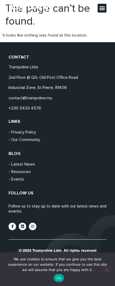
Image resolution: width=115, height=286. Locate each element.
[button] (102, 8)
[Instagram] (32, 226)
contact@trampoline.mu (30, 98)
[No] (106, 269)
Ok (58, 278)
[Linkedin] (22, 226)
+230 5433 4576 (25, 108)
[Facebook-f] (12, 226)
